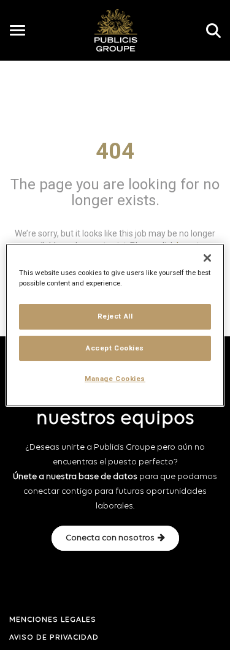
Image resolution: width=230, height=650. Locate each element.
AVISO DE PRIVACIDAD (54, 637)
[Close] (207, 257)
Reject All (115, 316)
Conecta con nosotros (110, 538)
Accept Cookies (115, 348)
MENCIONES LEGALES (52, 620)
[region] (115, 325)
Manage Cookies (115, 379)
